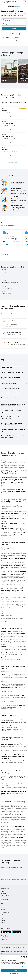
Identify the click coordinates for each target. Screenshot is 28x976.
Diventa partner (5, 895)
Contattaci (3, 906)
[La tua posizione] (25, 20)
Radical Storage (4, 879)
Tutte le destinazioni (6, 912)
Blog (2, 914)
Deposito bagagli (15, 879)
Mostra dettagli (22, 966)
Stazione (3, 867)
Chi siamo (3, 891)
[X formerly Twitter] (3, 936)
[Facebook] (1, 936)
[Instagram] (5, 936)
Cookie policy (4, 924)
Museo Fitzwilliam (5, 869)
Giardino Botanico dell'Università (14, 867)
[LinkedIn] (7, 936)
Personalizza (13, 973)
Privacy (2, 922)
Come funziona (4, 901)
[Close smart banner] (2, 2)
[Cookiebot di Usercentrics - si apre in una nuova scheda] (21, 957)
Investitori (3, 893)
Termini (3, 920)
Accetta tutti (14, 970)
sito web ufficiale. (16, 582)
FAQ (2, 904)
